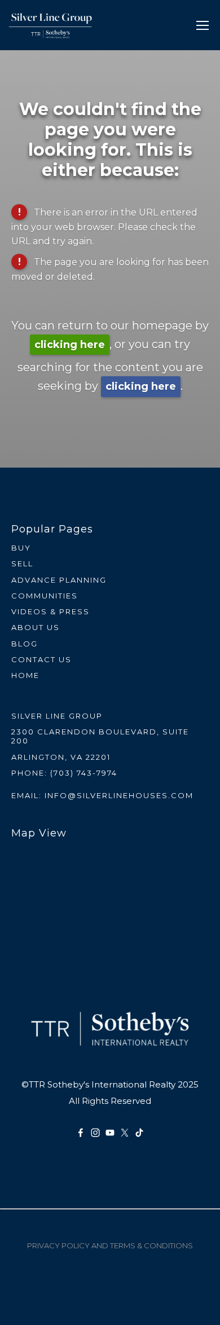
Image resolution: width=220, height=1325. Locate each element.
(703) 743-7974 (83, 772)
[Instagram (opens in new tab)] (95, 1132)
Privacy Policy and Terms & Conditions (110, 1245)
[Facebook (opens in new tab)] (80, 1132)
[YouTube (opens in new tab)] (110, 1132)
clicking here (69, 344)
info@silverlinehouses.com (119, 795)
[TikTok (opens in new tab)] (139, 1132)
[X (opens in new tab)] (124, 1132)
